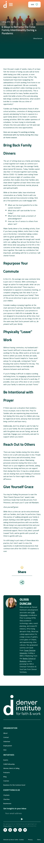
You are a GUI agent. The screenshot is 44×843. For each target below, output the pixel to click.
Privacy (30, 839)
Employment (7, 745)
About (5, 733)
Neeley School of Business (28, 660)
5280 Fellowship (27, 614)
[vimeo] (25, 830)
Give (4, 750)
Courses (6, 781)
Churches (6, 799)
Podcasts (6, 772)
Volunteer (6, 741)
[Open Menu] (11, 4)
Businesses (7, 803)
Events (5, 760)
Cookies (21, 839)
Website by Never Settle (10, 839)
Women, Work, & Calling (11, 768)
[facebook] (5, 830)
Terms (39, 839)
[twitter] (15, 830)
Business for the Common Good (14, 785)
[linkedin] (20, 830)
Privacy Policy (7, 826)
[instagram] (10, 830)
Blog (5, 776)
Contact (6, 737)
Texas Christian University (27, 652)
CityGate (6, 795)
